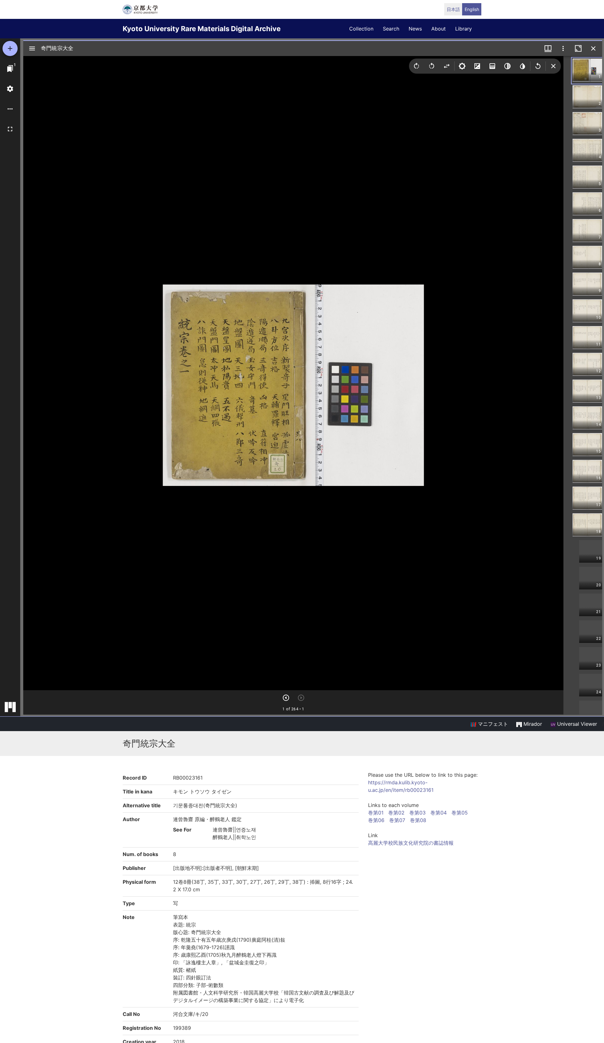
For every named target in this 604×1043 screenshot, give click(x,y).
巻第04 (438, 812)
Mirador (532, 724)
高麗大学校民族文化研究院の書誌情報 (411, 843)
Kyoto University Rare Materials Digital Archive (202, 29)
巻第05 (459, 812)
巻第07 (397, 820)
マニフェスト (492, 724)
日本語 (453, 9)
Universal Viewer (576, 724)
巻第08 (418, 820)
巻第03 (417, 812)
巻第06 (376, 820)
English (472, 9)
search (391, 28)
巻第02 (396, 812)
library (463, 28)
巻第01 (375, 812)
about (438, 28)
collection (361, 28)
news (415, 28)
